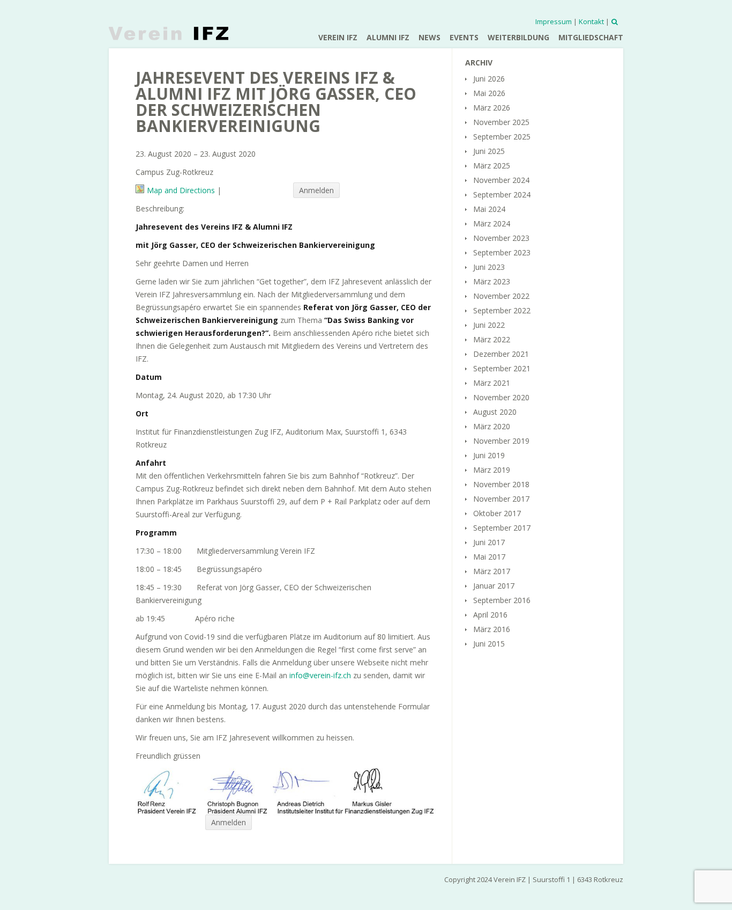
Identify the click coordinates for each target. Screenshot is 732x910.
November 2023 (501, 238)
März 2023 (491, 281)
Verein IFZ (337, 37)
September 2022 (502, 310)
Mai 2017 (489, 557)
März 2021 (491, 383)
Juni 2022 (489, 325)
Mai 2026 (489, 93)
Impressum (553, 21)
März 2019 (491, 470)
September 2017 (502, 528)
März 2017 (491, 571)
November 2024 (501, 180)
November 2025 (501, 122)
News (429, 37)
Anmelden (316, 190)
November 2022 (501, 296)
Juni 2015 (489, 644)
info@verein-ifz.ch (320, 675)
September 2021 (502, 368)
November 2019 (501, 441)
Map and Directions (181, 190)
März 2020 (491, 426)
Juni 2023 (489, 267)
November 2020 (501, 397)
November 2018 (501, 484)
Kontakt (591, 21)
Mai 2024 (489, 209)
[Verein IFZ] (168, 33)
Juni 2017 (489, 542)
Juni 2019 (489, 455)
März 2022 (491, 339)
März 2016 (491, 629)
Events (464, 37)
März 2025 (491, 165)
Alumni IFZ (388, 37)
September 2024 (502, 194)
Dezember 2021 (501, 354)
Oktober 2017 (497, 513)
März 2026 (491, 107)
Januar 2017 (493, 586)
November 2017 (501, 499)
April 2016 (490, 615)
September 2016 (502, 600)
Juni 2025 (489, 151)
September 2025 (502, 136)
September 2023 (502, 252)
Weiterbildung (518, 37)
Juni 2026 (489, 79)
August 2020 (495, 412)
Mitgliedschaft (590, 37)
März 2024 (491, 223)
